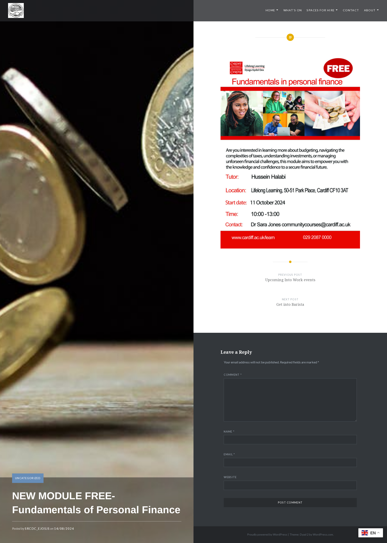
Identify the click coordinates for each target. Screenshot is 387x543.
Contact (351, 10)
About (370, 10)
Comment (233, 374)
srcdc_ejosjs (37, 528)
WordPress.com (323, 534)
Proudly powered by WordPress (267, 534)
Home (270, 10)
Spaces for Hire (321, 10)
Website (230, 477)
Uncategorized (28, 478)
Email (229, 454)
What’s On (292, 10)
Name (229, 431)
